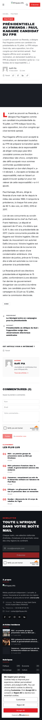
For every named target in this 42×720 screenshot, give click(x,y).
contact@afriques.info (19, 611)
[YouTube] (19, 617)
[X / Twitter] (10, 617)
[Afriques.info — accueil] (17, 5)
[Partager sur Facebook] (18, 75)
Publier (7, 436)
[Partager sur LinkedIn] (23, 75)
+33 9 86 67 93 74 (22, 608)
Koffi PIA (12, 68)
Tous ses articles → (21, 373)
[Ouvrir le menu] (3, 4)
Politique (14, 14)
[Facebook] (5, 617)
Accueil (6, 14)
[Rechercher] (27, 4)
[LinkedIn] (24, 617)
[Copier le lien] (27, 75)
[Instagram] (15, 617)
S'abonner (35, 5)
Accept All (20, 710)
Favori (7, 75)
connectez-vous (21, 436)
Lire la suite (34, 598)
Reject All (20, 705)
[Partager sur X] (13, 75)
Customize (20, 699)
